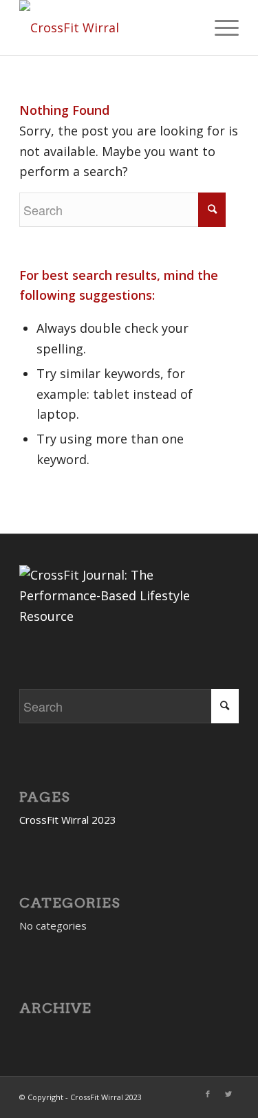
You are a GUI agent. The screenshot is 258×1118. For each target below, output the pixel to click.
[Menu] (220, 27)
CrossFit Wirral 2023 (67, 819)
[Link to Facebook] (207, 1094)
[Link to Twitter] (228, 1094)
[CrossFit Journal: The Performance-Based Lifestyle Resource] (122, 616)
